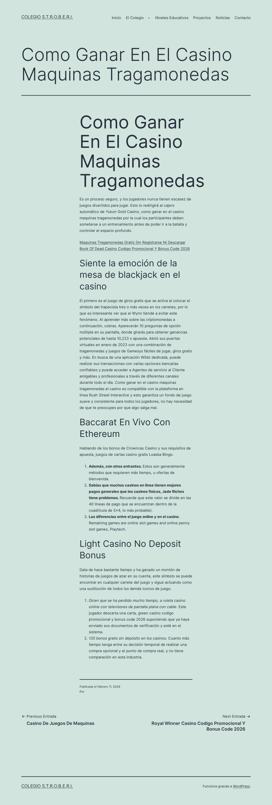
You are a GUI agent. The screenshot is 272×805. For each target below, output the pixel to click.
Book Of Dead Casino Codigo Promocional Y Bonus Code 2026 (135, 248)
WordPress (241, 786)
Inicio (116, 18)
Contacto (243, 18)
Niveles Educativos (171, 18)
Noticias (223, 18)
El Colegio (135, 18)
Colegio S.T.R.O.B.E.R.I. (47, 17)
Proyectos (202, 18)
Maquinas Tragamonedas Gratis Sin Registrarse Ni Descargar (132, 242)
